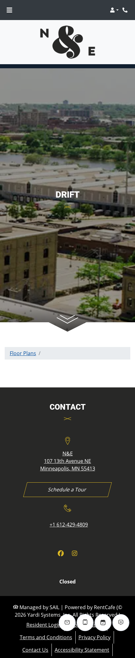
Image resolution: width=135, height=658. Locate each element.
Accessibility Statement (82, 649)
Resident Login (43, 624)
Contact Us (35, 649)
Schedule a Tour (67, 489)
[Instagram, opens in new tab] (74, 553)
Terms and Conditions (46, 637)
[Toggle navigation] (9, 10)
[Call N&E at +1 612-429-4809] (125, 10)
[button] (114, 10)
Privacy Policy (94, 637)
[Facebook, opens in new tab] (60, 553)
